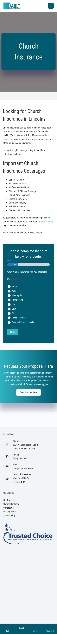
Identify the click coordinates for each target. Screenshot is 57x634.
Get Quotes (8, 500)
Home (14, 286)
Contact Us (8, 507)
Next (12, 332)
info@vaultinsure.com (23, 468)
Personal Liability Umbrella (23, 322)
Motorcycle (17, 295)
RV (13, 313)
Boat (14, 309)
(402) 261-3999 (20, 458)
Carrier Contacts (11, 504)
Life (13, 304)
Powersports (17, 300)
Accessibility (9, 515)
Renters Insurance (19, 317)
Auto (14, 291)
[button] (28, 392)
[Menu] (51, 6)
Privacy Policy (10, 511)
